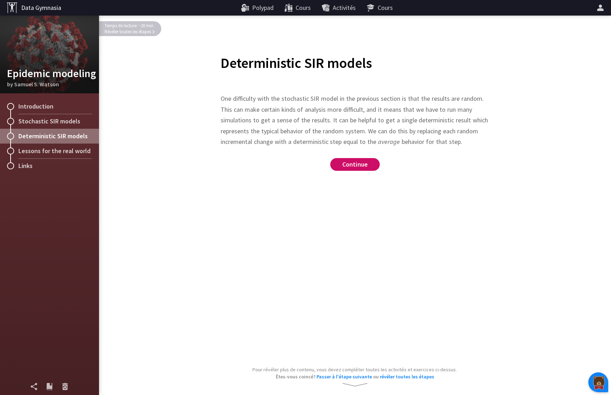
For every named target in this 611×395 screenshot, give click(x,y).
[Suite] (601, 8)
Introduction (35, 106)
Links (25, 166)
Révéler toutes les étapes (128, 32)
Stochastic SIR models (49, 121)
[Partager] (34, 386)
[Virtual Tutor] (598, 382)
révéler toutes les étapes (407, 376)
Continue (355, 164)
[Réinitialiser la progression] (65, 386)
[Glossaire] (49, 386)
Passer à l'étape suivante (344, 376)
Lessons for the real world (54, 151)
